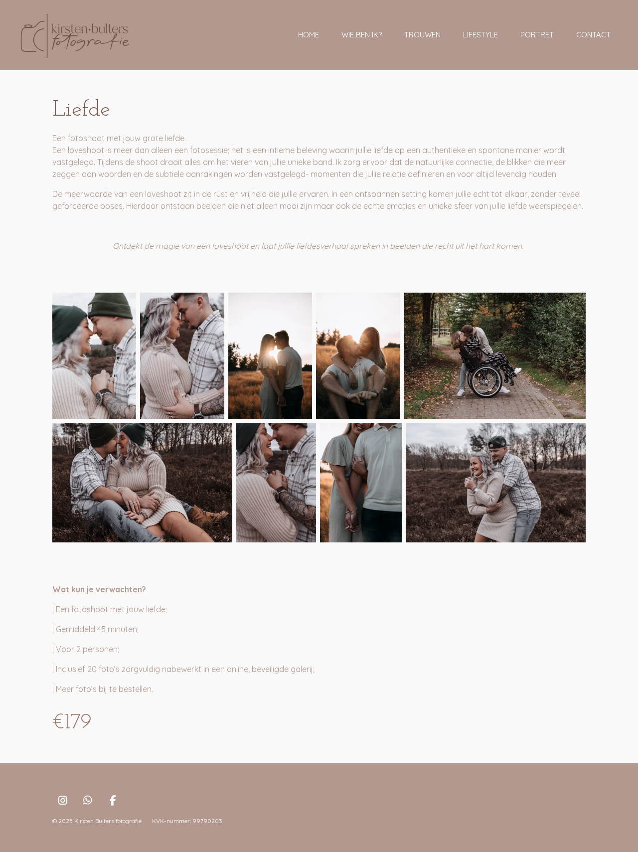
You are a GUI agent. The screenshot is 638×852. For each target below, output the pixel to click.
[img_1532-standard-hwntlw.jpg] (361, 483)
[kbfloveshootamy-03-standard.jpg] (142, 483)
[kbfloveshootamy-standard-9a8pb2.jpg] (94, 356)
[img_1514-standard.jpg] (358, 356)
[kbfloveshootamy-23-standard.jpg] (276, 483)
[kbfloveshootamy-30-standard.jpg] (496, 483)
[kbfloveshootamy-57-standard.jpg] (182, 356)
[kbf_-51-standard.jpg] (495, 356)
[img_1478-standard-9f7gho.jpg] (270, 356)
